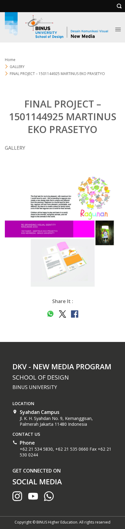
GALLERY (17, 66)
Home (10, 59)
